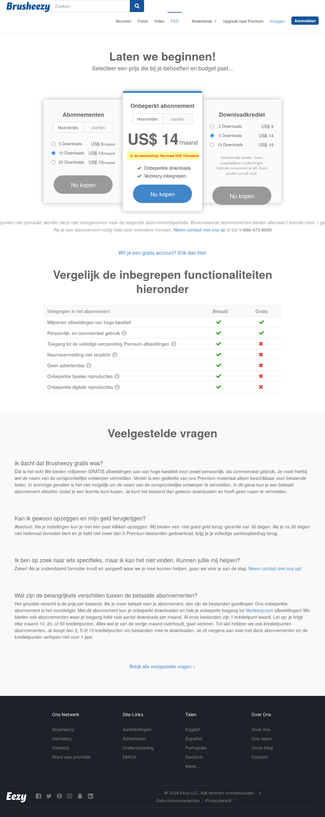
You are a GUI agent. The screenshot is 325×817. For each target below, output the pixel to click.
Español (193, 738)
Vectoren (123, 21)
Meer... (192, 766)
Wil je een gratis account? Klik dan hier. (162, 252)
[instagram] (69, 796)
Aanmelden (305, 20)
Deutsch (194, 757)
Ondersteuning (138, 747)
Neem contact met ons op (199, 229)
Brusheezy (63, 729)
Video (159, 21)
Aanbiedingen (137, 729)
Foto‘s (143, 21)
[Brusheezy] (28, 7)
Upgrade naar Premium (243, 21)
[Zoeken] (137, 6)
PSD (175, 21)
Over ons (260, 729)
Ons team (261, 738)
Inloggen (277, 21)
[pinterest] (59, 796)
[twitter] (49, 796)
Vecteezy (62, 738)
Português (196, 747)
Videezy (60, 747)
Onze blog (262, 747)
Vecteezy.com (259, 610)
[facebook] (38, 796)
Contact (259, 757)
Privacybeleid (218, 800)
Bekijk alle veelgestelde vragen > (162, 666)
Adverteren (134, 738)
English (192, 729)
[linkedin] (90, 796)
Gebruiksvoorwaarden (178, 800)
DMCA (129, 757)
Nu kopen (162, 194)
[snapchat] (80, 796)
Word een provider (71, 757)
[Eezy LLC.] (16, 796)
